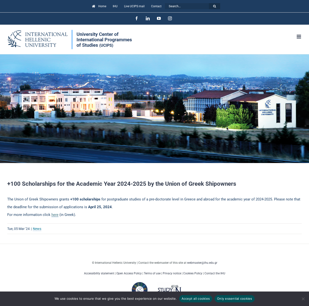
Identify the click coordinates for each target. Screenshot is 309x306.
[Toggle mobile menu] (299, 36)
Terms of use (152, 273)
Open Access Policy (129, 273)
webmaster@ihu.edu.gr (202, 262)
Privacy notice (172, 273)
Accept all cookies (196, 298)
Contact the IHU (214, 273)
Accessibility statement (99, 273)
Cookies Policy (192, 273)
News (37, 229)
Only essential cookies (234, 298)
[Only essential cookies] (303, 298)
